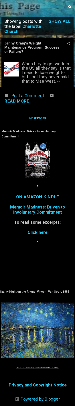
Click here (37, 232)
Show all (60, 21)
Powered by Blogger (39, 399)
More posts (37, 118)
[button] (68, 43)
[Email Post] (52, 96)
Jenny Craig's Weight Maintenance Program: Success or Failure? (31, 47)
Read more (16, 101)
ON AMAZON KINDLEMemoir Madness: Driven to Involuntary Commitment (37, 204)
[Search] (70, 7)
